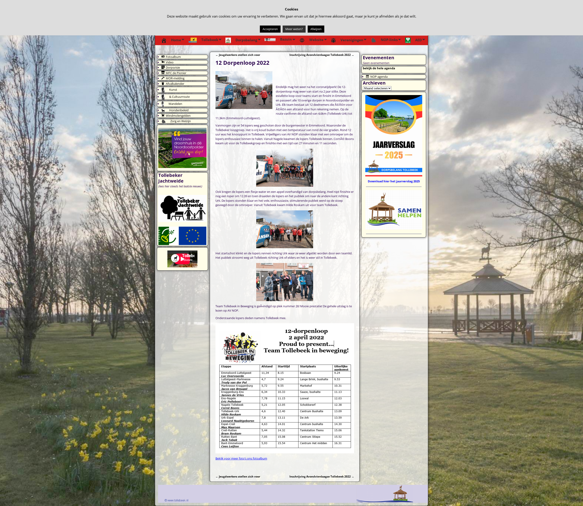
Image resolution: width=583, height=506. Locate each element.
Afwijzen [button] (316, 29)
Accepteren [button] (270, 29)
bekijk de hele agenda (379, 68)
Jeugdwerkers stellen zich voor (237, 55)
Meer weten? (294, 29)
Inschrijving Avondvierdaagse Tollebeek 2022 (321, 55)
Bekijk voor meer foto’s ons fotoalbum (241, 458)
